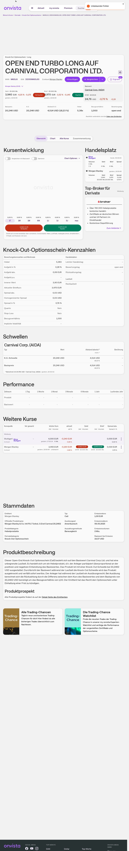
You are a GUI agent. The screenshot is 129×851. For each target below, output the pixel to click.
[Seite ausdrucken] (120, 72)
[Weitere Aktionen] (121, 439)
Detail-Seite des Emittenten (55, 597)
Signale (116, 79)
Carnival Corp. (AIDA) (94, 90)
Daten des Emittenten (114, 116)
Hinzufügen (72, 79)
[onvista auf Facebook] (26, 849)
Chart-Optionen (70, 158)
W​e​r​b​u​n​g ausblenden (85, 34)
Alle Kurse (64, 138)
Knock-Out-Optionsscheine (31, 15)
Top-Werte (86, 849)
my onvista (54, 8)
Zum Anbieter (113, 228)
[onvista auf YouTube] (31, 849)
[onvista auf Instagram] (36, 849)
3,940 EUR (82, 447)
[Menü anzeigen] (32, 8)
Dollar (66, 849)
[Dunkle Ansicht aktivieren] (16, 1)
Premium (68, 8)
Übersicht (41, 138)
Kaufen (78, 95)
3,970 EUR (98, 447)
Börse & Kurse (8, 15)
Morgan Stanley (56, 79)
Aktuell (41, 8)
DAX (48, 849)
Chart (52, 138)
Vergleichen (92, 79)
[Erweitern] (103, 79)
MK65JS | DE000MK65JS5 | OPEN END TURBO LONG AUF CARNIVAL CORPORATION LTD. (74, 15)
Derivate (17, 15)
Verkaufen (39, 95)
